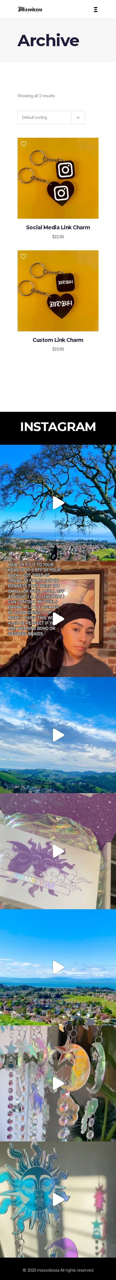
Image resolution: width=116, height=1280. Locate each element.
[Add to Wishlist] (24, 143)
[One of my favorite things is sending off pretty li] (58, 851)
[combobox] (51, 117)
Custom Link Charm (58, 340)
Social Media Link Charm (58, 227)
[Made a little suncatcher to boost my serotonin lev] (58, 1199)
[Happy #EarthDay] (58, 967)
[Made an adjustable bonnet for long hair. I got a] (58, 619)
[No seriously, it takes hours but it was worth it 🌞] (58, 1083)
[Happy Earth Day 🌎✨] (58, 503)
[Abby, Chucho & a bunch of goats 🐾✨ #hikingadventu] (58, 735)
